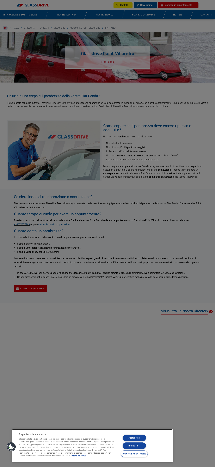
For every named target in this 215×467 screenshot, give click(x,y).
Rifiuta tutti (134, 446)
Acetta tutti (134, 438)
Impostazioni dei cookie (134, 454)
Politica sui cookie (78, 456)
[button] (11, 447)
